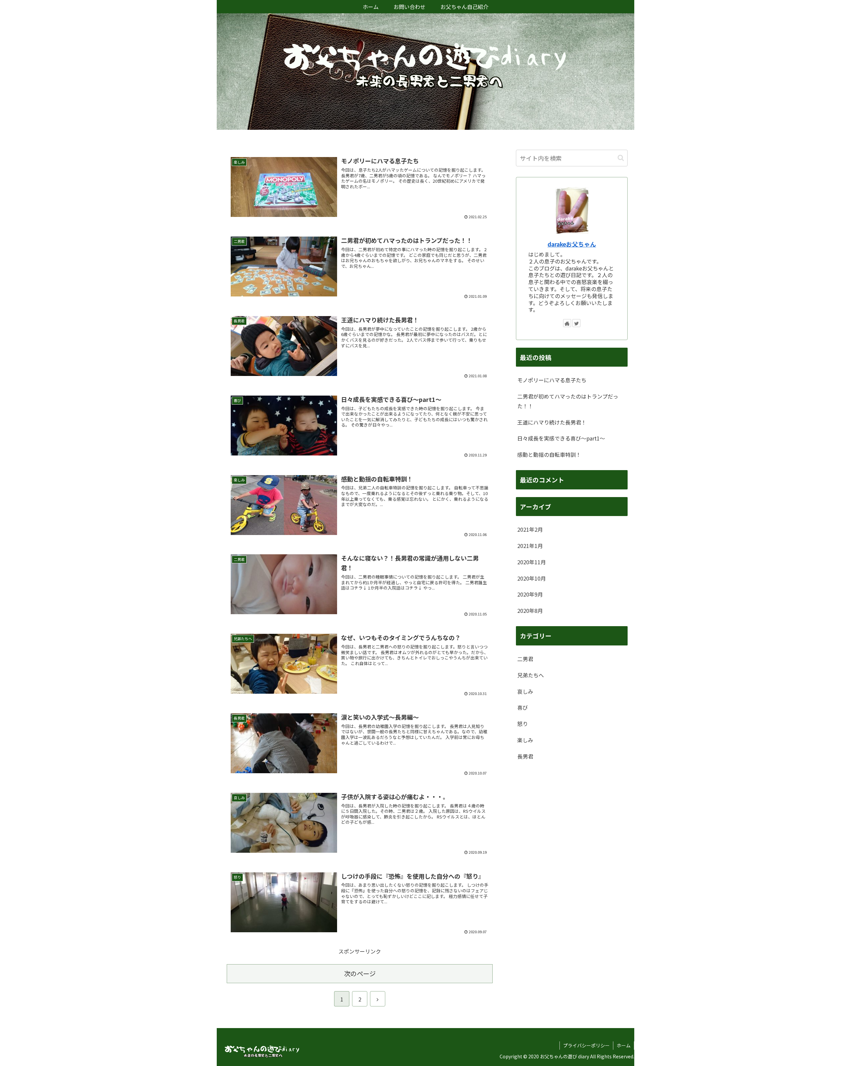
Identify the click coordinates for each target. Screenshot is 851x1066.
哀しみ (525, 691)
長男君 (525, 756)
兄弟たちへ (530, 675)
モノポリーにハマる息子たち (551, 380)
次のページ (360, 973)
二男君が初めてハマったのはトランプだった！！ (567, 401)
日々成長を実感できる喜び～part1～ (561, 438)
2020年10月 (531, 578)
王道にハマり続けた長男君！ (551, 422)
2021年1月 (530, 546)
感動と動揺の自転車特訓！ (549, 454)
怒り (522, 724)
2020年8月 (530, 611)
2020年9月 (530, 594)
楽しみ (525, 740)
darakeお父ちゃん (571, 244)
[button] (621, 158)
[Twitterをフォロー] (576, 323)
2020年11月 (531, 562)
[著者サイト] (567, 323)
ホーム (624, 1045)
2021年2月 (530, 529)
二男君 (525, 659)
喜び (522, 707)
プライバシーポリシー (586, 1045)
